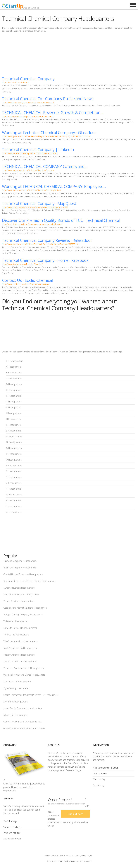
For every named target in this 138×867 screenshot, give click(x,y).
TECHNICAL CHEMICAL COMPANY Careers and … (45, 166)
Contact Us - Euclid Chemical (27, 280)
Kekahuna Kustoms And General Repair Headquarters (29, 581)
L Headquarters (13, 430)
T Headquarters (13, 477)
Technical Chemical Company (28, 78)
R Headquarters (13, 465)
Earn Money (98, 785)
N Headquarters (14, 442)
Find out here (75, 814)
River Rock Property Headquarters (19, 567)
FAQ (67, 855)
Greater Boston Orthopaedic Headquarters (24, 728)
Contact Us (75, 855)
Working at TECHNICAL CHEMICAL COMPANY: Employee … (54, 186)
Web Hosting (99, 779)
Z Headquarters (13, 512)
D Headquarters (14, 384)
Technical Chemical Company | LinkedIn (38, 149)
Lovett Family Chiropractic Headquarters (22, 708)
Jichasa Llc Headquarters (15, 715)
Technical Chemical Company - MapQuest (39, 203)
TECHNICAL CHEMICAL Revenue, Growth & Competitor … (53, 112)
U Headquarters (14, 482)
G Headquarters (14, 401)
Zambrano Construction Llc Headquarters (23, 668)
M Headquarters (14, 436)
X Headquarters (13, 500)
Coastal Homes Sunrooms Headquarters (23, 574)
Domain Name (100, 773)
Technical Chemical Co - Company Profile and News (47, 98)
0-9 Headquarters (14, 360)
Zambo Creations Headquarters (18, 601)
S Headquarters (13, 471)
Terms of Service (58, 855)
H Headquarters (14, 407)
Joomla (83, 855)
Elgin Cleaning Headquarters (16, 688)
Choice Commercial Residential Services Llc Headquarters (30, 694)
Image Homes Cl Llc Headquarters (19, 661)
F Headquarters (13, 395)
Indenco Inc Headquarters (16, 634)
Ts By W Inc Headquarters (16, 621)
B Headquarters (14, 372)
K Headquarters (13, 424)
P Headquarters (13, 453)
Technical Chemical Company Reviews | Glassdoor (47, 240)
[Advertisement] (69, 54)
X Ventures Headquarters (15, 701)
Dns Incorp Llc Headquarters (17, 681)
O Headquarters (14, 448)
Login (89, 855)
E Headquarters (13, 390)
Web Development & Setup (105, 767)
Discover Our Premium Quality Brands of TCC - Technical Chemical (61, 220)
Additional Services (12, 838)
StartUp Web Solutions (67, 861)
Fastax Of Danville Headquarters (19, 654)
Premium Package (11, 832)
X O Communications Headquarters (20, 641)
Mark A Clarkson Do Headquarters (20, 648)
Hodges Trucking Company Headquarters (23, 614)
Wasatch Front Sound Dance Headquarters (24, 674)
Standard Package (12, 827)
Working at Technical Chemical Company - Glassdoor (49, 132)
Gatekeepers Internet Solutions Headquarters (25, 607)
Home (47, 855)
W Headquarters (14, 494)
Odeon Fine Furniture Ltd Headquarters (22, 721)
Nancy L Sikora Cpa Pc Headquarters (21, 594)
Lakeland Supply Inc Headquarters (19, 560)
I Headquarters (13, 413)
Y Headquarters (13, 506)
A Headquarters (13, 366)
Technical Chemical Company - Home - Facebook (45, 260)
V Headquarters (13, 488)
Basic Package (10, 821)
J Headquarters (13, 419)
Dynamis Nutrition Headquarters (19, 587)
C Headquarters (13, 378)
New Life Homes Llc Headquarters (20, 627)
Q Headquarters (14, 459)
